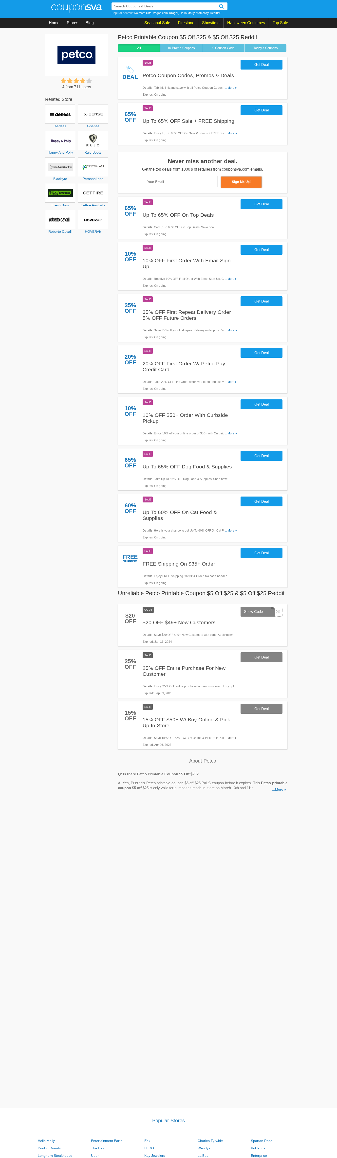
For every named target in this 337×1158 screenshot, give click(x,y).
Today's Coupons (265, 48)
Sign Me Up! (241, 182)
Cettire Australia (93, 205)
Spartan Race (261, 1141)
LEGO (149, 1148)
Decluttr (215, 13)
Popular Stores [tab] (168, 1120)
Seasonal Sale (157, 23)
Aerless (60, 126)
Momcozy (202, 13)
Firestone (186, 23)
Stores (72, 23)
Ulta (148, 13)
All (139, 48)
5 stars (89, 81)
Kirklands (258, 1148)
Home (54, 23)
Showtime (211, 23)
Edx (147, 1141)
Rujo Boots (92, 152)
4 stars (83, 81)
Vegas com (160, 13)
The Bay (97, 1148)
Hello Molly (187, 13)
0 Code (223, 48)
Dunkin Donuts (49, 1148)
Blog (90, 23)
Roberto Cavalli (60, 231)
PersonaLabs (93, 179)
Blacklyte (60, 179)
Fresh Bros (60, 205)
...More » (231, 87)
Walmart (139, 13)
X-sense (93, 126)
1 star (63, 81)
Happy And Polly (60, 152)
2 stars (70, 81)
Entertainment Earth (106, 1141)
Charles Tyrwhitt (210, 1141)
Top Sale (280, 23)
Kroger (173, 13)
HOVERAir (93, 231)
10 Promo (181, 48)
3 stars (76, 81)
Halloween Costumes (246, 23)
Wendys (204, 1148)
